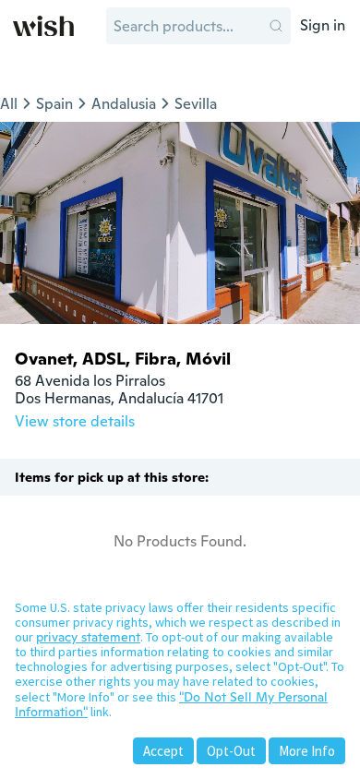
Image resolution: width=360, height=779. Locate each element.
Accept (163, 751)
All (9, 104)
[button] (276, 25)
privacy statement (88, 637)
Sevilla (195, 104)
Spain (54, 104)
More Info (307, 751)
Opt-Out (231, 751)
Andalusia (123, 104)
